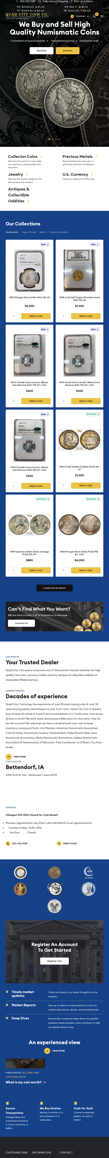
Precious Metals (78, 156)
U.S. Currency (75, 174)
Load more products (54, 587)
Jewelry (15, 174)
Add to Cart (36, 316)
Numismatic (12, 232)
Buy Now (41, 50)
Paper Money (29, 232)
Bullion (43, 232)
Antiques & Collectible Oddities (18, 195)
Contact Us (21, 623)
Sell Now (67, 50)
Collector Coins (22, 156)
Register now (54, 961)
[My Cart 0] (94, 16)
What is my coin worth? (24, 1082)
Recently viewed (59, 232)
